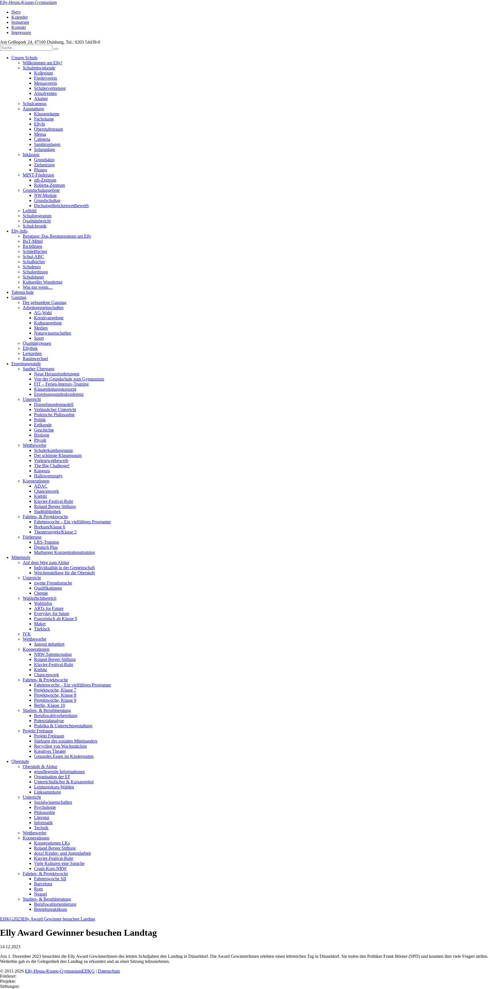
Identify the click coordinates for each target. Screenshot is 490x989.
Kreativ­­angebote (49, 317)
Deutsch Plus (46, 547)
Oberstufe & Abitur (40, 766)
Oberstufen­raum (48, 129)
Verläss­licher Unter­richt (55, 409)
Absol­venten (45, 93)
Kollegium (43, 73)
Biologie (41, 435)
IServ (16, 12)
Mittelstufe (20, 557)
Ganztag (18, 297)
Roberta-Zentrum (49, 185)
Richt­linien (32, 246)
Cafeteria (42, 139)
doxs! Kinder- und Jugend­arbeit (62, 853)
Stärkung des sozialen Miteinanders (65, 741)
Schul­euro (32, 266)
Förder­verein (45, 78)
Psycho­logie (45, 807)
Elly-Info (19, 231)
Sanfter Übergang (38, 368)
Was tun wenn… (38, 287)
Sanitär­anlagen (47, 144)
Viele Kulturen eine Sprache (59, 863)
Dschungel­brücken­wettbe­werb (61, 205)
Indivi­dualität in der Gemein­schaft (64, 567)
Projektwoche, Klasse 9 (55, 700)
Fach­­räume (44, 118)
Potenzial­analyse (49, 720)
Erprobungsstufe (26, 363)
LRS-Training (46, 542)
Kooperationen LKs (52, 843)
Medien (41, 328)
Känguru (42, 470)
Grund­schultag (47, 200)
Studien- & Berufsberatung (47, 710)
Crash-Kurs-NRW (50, 868)
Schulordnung (35, 271)
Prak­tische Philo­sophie (54, 414)
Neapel (40, 894)
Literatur (41, 817)
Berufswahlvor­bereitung (55, 715)
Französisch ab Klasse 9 (55, 618)
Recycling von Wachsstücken (60, 746)
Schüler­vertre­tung (50, 88)
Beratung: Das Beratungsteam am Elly (57, 236)
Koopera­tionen (36, 480)
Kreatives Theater (50, 751)
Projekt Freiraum (38, 730)
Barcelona (43, 883)
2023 (17, 918)
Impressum (21, 32)
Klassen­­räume (46, 113)
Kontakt (18, 27)
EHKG (6, 918)
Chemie (41, 593)
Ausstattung (33, 108)
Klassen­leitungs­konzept (55, 389)
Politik (40, 419)
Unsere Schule (24, 57)
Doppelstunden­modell (53, 404)
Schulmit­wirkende (39, 67)
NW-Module (45, 195)
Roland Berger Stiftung (55, 506)
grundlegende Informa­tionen (59, 771)
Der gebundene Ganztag (44, 302)
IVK (27, 633)
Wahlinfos (43, 603)
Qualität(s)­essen (37, 343)
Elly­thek (30, 348)
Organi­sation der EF (52, 776)
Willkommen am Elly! (42, 62)
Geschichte (44, 429)
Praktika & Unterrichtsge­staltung (63, 725)
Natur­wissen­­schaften (52, 333)
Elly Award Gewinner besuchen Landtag (58, 918)
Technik (41, 827)
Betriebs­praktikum (50, 909)
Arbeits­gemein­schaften (43, 307)
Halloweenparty (48, 475)
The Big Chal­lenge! (51, 465)
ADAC (40, 486)
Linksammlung (47, 792)
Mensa (40, 134)
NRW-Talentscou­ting (53, 654)
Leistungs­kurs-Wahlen (54, 786)
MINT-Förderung (38, 175)
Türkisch (42, 628)
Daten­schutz (109, 971)
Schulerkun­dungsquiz (53, 450)
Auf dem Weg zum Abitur (46, 562)
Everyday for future (51, 613)
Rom (38, 888)
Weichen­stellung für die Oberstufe (64, 572)
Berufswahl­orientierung (55, 904)
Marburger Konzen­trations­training (64, 552)
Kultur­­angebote (48, 322)
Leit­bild (30, 210)
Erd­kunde (43, 424)
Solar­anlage (44, 149)
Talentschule (22, 292)
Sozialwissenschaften (53, 802)
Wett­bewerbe (34, 445)
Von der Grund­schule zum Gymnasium (69, 379)
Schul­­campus (35, 103)
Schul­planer (33, 277)
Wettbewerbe (34, 639)
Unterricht (32, 399)
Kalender (19, 17)
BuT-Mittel (33, 241)
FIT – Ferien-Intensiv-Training (61, 384)
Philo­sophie (44, 812)
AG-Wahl (43, 312)
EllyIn (39, 124)
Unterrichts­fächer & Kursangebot (64, 781)
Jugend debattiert (49, 644)
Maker (40, 623)
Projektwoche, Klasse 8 (55, 695)
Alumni (41, 98)
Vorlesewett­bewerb (51, 460)
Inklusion (31, 154)
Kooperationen (36, 649)
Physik (40, 440)
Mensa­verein (45, 83)
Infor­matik (43, 822)
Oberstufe (20, 761)
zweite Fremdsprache (53, 582)
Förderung (32, 537)
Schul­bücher (34, 261)
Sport (39, 338)
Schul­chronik (35, 226)
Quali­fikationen (48, 588)
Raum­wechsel (35, 358)
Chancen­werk (46, 491)
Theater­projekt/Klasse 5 (55, 531)
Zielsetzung (44, 164)
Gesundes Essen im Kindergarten (64, 756)
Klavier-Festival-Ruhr (53, 501)
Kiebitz (40, 496)
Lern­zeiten (32, 353)
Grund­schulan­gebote (41, 190)
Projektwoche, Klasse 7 (55, 690)
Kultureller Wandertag (42, 282)
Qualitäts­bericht (37, 220)
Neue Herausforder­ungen (56, 373)
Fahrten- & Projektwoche (45, 516)
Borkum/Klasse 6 (49, 526)
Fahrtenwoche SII (50, 878)
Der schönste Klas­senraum (58, 455)
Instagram (20, 22)
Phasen (40, 169)
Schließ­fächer (35, 251)
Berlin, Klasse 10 (49, 705)
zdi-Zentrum (45, 180)
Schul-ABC (33, 256)
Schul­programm (37, 215)
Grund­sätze (44, 159)
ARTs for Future (49, 608)
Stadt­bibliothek (47, 511)
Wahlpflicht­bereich (39, 598)
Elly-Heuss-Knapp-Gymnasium (28, 2)
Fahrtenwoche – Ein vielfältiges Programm (72, 521)
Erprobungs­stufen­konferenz (59, 394)
